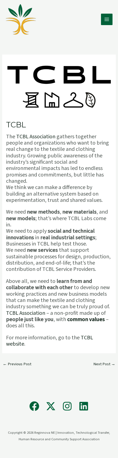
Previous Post (17, 364)
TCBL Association (35, 136)
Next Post (104, 364)
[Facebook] (34, 406)
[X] (51, 406)
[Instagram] (67, 406)
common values (86, 319)
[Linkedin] (84, 406)
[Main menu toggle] (107, 19)
